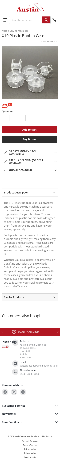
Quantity (7, 111)
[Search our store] (46, 19)
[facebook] (5, 392)
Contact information (30, 441)
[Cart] (54, 20)
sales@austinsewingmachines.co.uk (39, 365)
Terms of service (30, 445)
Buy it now (29, 139)
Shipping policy (30, 457)
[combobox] (29, 19)
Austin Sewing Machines (25, 436)
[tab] (30, 192)
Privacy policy (30, 449)
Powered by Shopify (43, 436)
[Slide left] (2, 332)
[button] (5, 20)
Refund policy (30, 453)
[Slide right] (58, 332)
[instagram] (23, 392)
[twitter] (14, 392)
